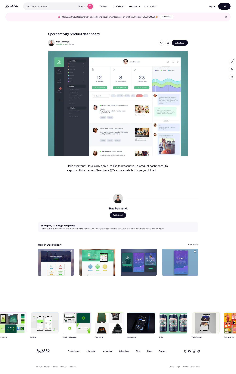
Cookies (72, 366)
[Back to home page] (11, 6)
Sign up (212, 6)
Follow (71, 44)
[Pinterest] (198, 351)
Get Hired (133, 6)
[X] (185, 351)
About (149, 351)
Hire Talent (118, 6)
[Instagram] (194, 351)
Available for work (62, 44)
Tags (178, 366)
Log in (224, 6)
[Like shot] (161, 43)
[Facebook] (189, 351)
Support (162, 351)
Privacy (63, 366)
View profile (193, 244)
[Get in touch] (58, 270)
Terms (55, 366)
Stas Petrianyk (62, 42)
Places (185, 366)
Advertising (124, 351)
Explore (103, 6)
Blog (138, 351)
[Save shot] (168, 43)
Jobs (172, 366)
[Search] (90, 6)
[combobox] (49, 6)
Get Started (167, 17)
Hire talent (91, 351)
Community (150, 6)
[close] (226, 17)
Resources (195, 366)
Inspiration (108, 351)
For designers (74, 351)
